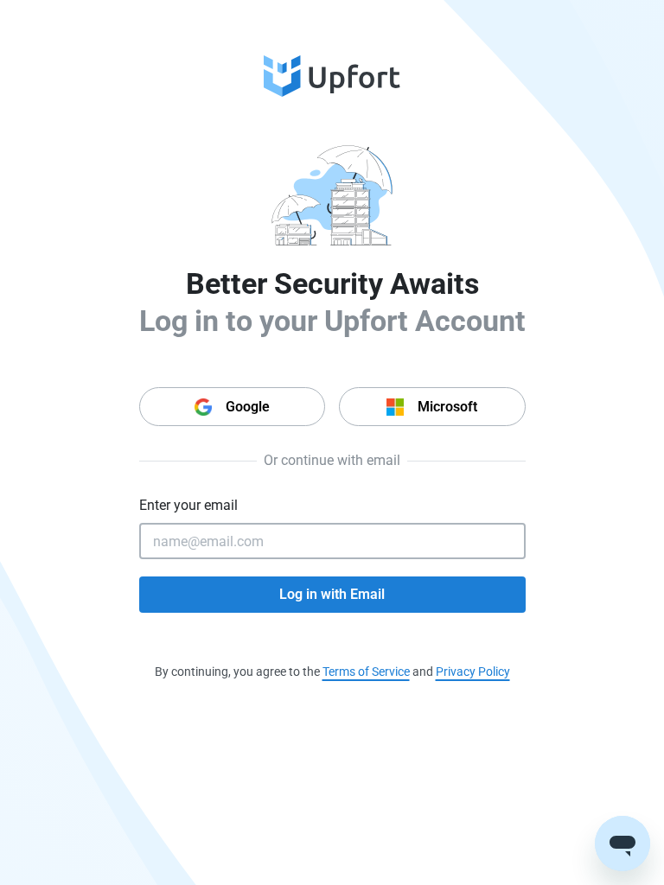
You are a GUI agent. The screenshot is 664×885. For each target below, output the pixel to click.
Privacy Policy (473, 671)
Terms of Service (366, 671)
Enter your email (188, 505)
